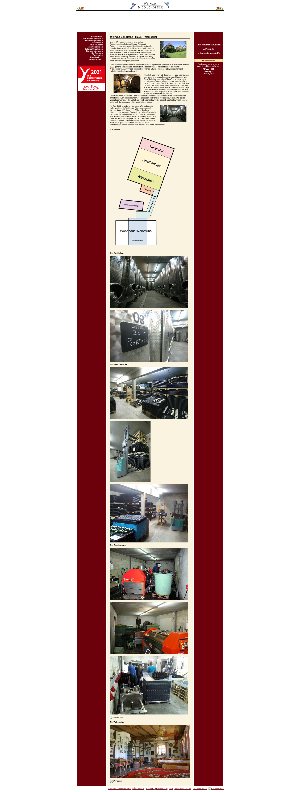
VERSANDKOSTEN (182, 788)
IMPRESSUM (162, 788)
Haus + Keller (96, 45)
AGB (171, 788)
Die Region (96, 53)
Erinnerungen (95, 59)
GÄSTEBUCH (138, 788)
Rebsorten (97, 43)
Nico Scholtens (95, 47)
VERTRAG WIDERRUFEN (119, 788)
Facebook (97, 55)
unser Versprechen (93, 41)
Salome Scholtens (93, 49)
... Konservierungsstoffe (209, 53)
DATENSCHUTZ (200, 788)
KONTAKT (150, 788)
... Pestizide (208, 49)
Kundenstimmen (94, 51)
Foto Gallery (96, 57)
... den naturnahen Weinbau (208, 45)
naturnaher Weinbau (92, 38)
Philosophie (96, 36)
